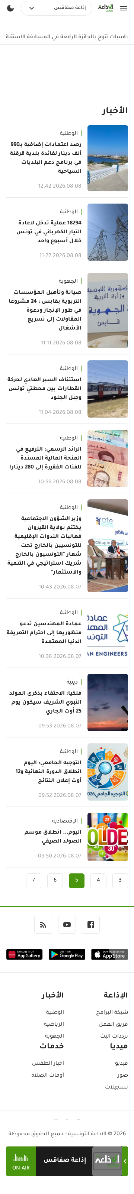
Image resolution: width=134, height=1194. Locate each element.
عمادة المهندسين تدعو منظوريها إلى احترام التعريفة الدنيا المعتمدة (44, 633)
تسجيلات (116, 1088)
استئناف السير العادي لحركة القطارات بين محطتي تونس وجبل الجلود (44, 389)
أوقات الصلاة (47, 1076)
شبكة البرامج (112, 1013)
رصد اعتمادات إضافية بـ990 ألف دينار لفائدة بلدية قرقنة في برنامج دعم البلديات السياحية (46, 158)
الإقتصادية (65, 822)
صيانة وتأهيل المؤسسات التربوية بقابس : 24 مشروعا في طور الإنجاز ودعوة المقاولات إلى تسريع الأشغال (45, 311)
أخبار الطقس (48, 1064)
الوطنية (69, 134)
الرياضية (54, 1025)
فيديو (121, 1064)
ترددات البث (114, 1037)
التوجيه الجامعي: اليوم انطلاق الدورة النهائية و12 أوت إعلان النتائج (49, 772)
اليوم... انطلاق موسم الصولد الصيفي (53, 837)
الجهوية (68, 282)
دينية (72, 683)
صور (123, 1076)
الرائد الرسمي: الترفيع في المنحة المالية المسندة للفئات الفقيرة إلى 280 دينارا (45, 459)
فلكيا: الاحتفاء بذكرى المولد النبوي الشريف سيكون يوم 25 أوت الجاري (45, 703)
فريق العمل (113, 1025)
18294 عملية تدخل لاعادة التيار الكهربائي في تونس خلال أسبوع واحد (49, 232)
